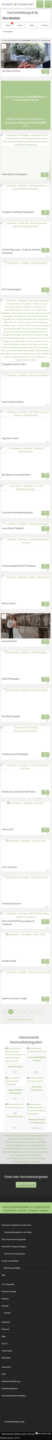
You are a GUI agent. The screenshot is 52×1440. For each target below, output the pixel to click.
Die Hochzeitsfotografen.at (15, 1115)
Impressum (6, 1367)
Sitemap (5, 1306)
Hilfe (3, 1275)
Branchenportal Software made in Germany (17, 1434)
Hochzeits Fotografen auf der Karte (16, 1225)
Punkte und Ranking (10, 1261)
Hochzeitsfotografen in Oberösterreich (21, 1142)
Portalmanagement (10, 1388)
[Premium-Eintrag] (46, 1040)
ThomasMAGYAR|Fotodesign (37, 1058)
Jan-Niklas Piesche (11, 71)
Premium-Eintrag (9, 1291)
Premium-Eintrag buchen (14, 1254)
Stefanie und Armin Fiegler (14, 998)
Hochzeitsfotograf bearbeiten (14, 1396)
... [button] (28, 1012)
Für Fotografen (8, 1284)
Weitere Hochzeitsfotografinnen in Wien (25, 1139)
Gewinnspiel (7, 1351)
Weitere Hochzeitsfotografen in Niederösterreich (25, 1135)
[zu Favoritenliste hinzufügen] (3, 46)
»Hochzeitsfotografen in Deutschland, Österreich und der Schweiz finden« (26, 1208)
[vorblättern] (43, 55)
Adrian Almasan (15, 1067)
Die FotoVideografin (11, 289)
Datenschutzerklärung (11, 1381)
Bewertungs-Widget (12, 1268)
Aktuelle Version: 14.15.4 (10, 1438)
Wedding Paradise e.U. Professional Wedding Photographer (37, 1121)
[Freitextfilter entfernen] (40, 4)
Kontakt (7, 1313)
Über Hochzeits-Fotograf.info (14, 1239)
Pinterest (5, 1329)
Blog (3, 1336)
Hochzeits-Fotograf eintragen (14, 1246)
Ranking (5, 1299)
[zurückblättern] (7, 55)
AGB (3, 1374)
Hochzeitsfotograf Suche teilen (20, 1019)
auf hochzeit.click (27, 1185)
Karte (20, 25)
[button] (4, 1011)
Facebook (6, 1322)
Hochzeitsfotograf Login (14, 1422)
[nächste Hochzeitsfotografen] (41, 1011)
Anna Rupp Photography (37, 1088)
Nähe (31, 25)
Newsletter (6, 1358)
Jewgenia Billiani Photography (15, 1091)
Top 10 (4, 1343)
